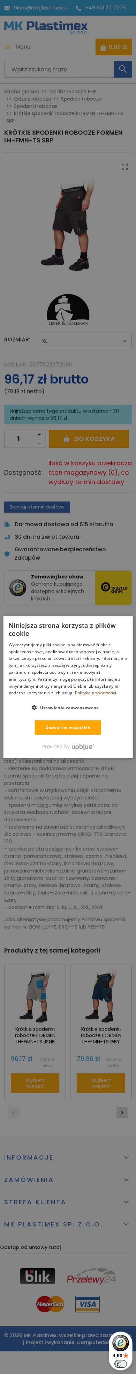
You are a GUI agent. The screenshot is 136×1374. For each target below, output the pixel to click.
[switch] (120, 1364)
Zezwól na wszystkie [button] (68, 727)
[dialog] (68, 687)
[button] (68, 707)
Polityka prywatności (95, 693)
